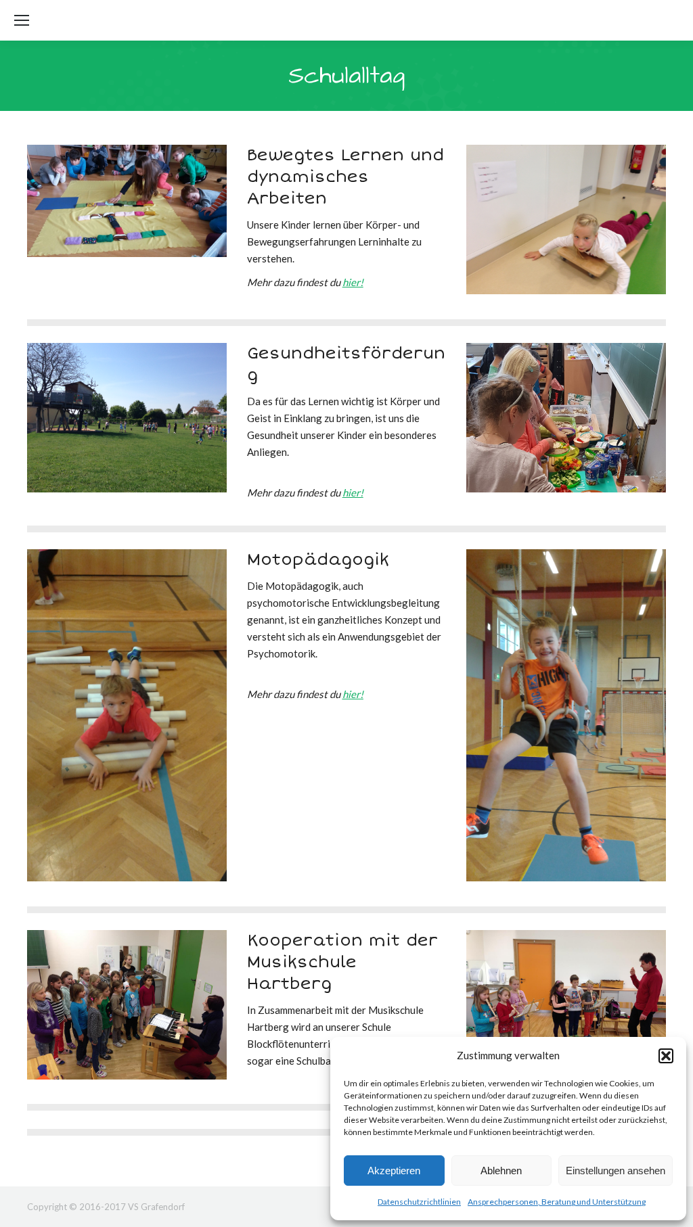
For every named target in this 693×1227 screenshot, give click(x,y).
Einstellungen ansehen (615, 1170)
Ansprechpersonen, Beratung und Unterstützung (557, 1202)
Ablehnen (501, 1170)
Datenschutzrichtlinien (419, 1202)
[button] (666, 1056)
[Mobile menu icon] (22, 20)
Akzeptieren (393, 1170)
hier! (352, 282)
